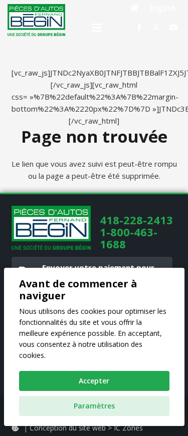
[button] (97, 28)
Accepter (94, 380)
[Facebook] (138, 27)
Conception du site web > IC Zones (86, 427)
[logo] (36, 20)
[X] (155, 27)
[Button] (134, 8)
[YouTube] (172, 27)
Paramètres (94, 405)
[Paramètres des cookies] (15, 427)
